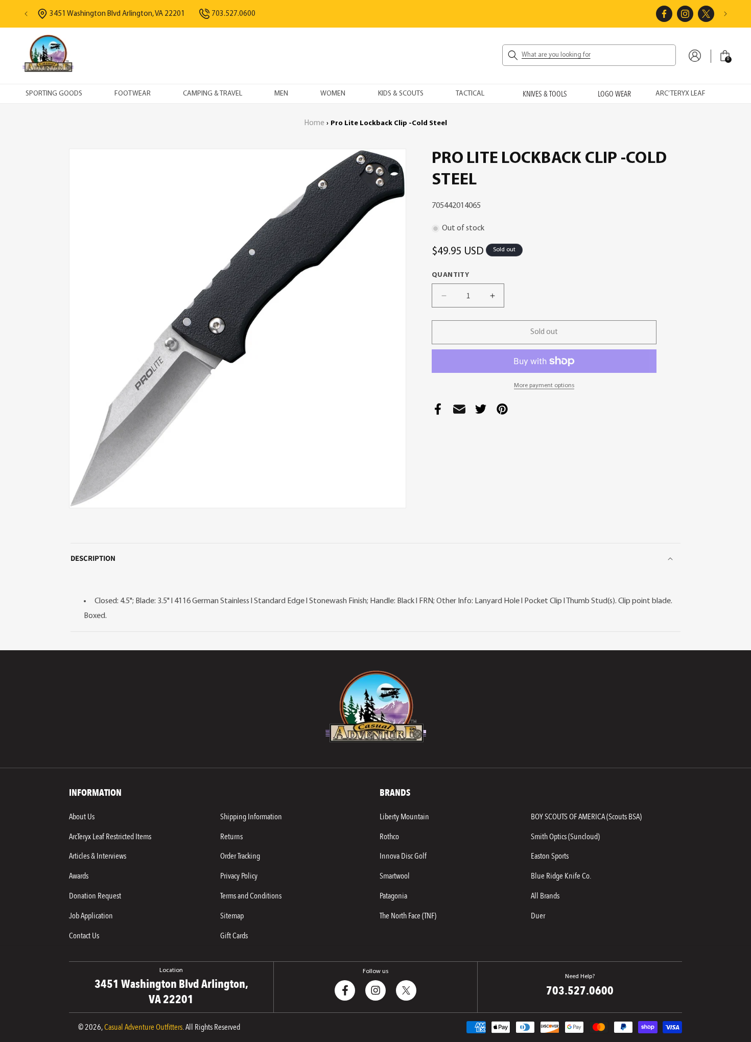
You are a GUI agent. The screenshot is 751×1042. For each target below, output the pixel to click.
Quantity (450, 275)
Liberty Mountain (404, 816)
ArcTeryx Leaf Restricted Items (110, 836)
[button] (589, 55)
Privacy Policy (238, 876)
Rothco (389, 836)
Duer (538, 915)
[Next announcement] (725, 13)
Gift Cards (234, 935)
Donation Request (95, 896)
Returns (231, 836)
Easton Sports (550, 856)
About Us (82, 816)
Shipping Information (251, 816)
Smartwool (395, 876)
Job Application (91, 915)
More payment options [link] (544, 386)
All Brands (545, 896)
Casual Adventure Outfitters (143, 1027)
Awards (78, 876)
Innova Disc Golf (403, 856)
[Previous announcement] (26, 13)
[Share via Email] (459, 412)
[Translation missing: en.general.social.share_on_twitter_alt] (481, 412)
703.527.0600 (233, 14)
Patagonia (393, 896)
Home (314, 123)
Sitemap (232, 915)
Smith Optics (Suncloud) (565, 836)
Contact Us (84, 935)
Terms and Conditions (250, 896)
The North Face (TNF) (408, 915)
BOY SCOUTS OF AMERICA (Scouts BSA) (586, 816)
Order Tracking (240, 856)
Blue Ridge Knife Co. (561, 876)
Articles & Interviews (97, 856)
